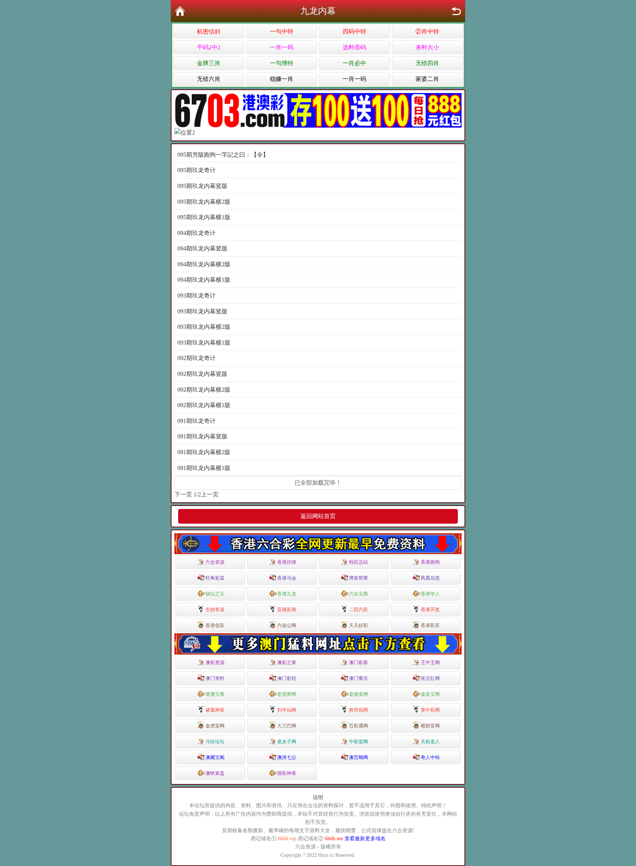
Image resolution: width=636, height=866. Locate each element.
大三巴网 (286, 725)
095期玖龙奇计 (196, 170)
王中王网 (430, 662)
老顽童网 (358, 694)
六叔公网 (286, 625)
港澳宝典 (215, 694)
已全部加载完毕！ (318, 483)
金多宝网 (430, 694)
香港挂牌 (286, 562)
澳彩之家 (286, 662)
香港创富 (215, 625)
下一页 (183, 494)
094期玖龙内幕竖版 (202, 248)
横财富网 (430, 725)
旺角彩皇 (215, 578)
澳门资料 (215, 678)
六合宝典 (358, 593)
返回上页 (456, 11)
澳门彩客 (358, 662)
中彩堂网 (358, 741)
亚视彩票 (286, 609)
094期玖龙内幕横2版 (203, 264)
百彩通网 (358, 725)
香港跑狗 (430, 562)
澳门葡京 (358, 678)
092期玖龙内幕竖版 (202, 374)
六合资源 (215, 562)
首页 (180, 11)
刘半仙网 (286, 710)
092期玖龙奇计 (196, 358)
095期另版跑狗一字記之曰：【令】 (223, 155)
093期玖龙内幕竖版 (202, 311)
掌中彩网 (430, 710)
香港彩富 (430, 625)
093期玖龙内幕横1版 (203, 342)
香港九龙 (286, 593)
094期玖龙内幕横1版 (203, 280)
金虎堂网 (215, 725)
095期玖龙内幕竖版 (202, 186)
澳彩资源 (215, 662)
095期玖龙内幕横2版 (203, 202)
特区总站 (358, 562)
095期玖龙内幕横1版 (203, 217)
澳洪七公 (286, 757)
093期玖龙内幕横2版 (203, 327)
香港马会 (286, 578)
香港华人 (430, 593)
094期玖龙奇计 (196, 233)
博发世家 (358, 578)
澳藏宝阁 (215, 757)
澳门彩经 (286, 678)
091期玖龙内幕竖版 (202, 436)
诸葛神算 (215, 710)
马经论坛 (215, 741)
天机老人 (430, 741)
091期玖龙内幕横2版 (203, 452)
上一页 (210, 494)
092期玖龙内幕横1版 (203, 405)
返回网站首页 (318, 516)
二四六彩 (358, 609)
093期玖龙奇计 (196, 295)
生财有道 (215, 609)
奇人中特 (430, 757)
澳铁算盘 (215, 773)
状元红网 (430, 678)
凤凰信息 (430, 578)
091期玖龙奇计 (196, 421)
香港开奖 (430, 609)
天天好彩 (358, 625)
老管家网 (286, 694)
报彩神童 (286, 773)
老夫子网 (286, 741)
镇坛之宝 (215, 593)
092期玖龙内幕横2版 (203, 389)
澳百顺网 (358, 757)
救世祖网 (358, 710)
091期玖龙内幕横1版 (203, 468)
